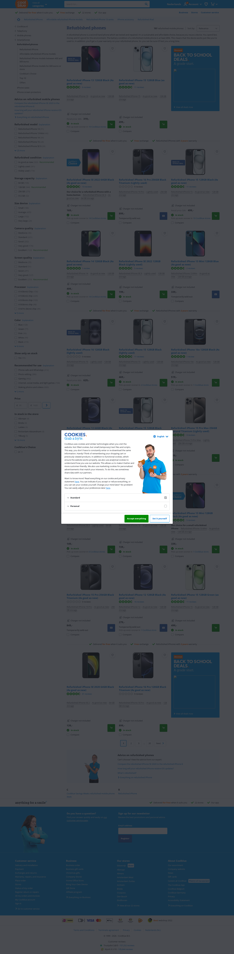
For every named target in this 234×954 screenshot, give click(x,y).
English (160, 436)
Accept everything (136, 518)
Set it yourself (159, 518)
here (77, 481)
